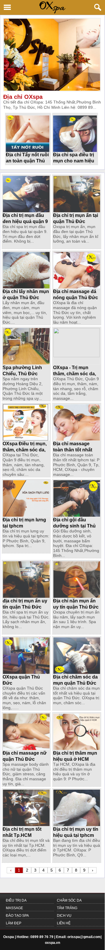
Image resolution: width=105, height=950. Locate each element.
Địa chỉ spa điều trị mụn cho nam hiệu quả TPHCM (73, 160)
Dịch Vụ (64, 916)
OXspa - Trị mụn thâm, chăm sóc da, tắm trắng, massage (75, 373)
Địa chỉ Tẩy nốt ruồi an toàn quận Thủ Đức (27, 160)
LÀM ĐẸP (13, 923)
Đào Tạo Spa (17, 916)
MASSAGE (14, 908)
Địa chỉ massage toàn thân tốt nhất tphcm (72, 449)
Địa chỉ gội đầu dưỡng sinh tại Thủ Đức (74, 525)
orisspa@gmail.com (84, 937)
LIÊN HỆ (64, 923)
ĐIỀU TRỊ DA (16, 900)
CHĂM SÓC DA (69, 900)
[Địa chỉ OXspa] (52, 54)
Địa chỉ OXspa (23, 97)
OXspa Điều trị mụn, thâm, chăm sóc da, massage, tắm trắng (25, 449)
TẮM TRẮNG (67, 908)
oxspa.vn (52, 943)
